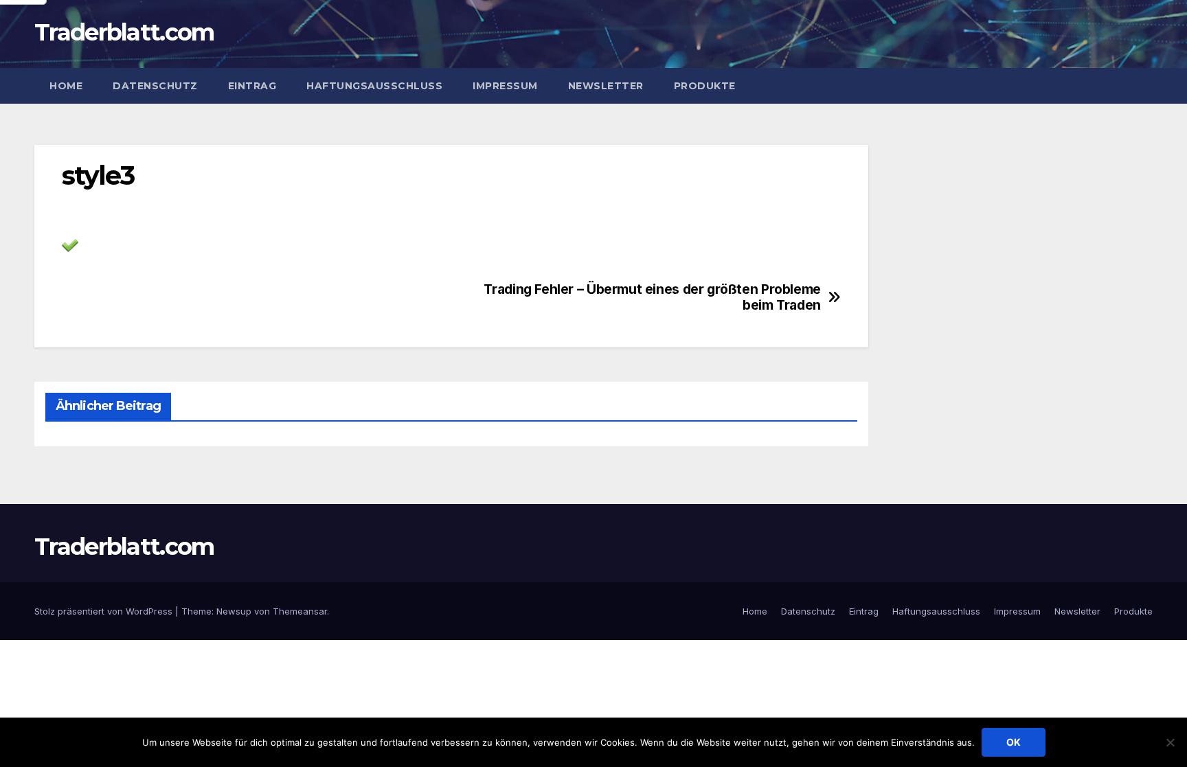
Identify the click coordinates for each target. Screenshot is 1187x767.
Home (65, 86)
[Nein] (1170, 742)
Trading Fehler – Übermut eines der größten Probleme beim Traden (652, 297)
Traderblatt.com (124, 32)
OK (1013, 742)
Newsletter (606, 86)
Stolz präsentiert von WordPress (104, 611)
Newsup (233, 611)
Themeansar (300, 611)
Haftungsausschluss (374, 86)
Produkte (705, 86)
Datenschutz (155, 86)
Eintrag (252, 86)
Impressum (505, 86)
